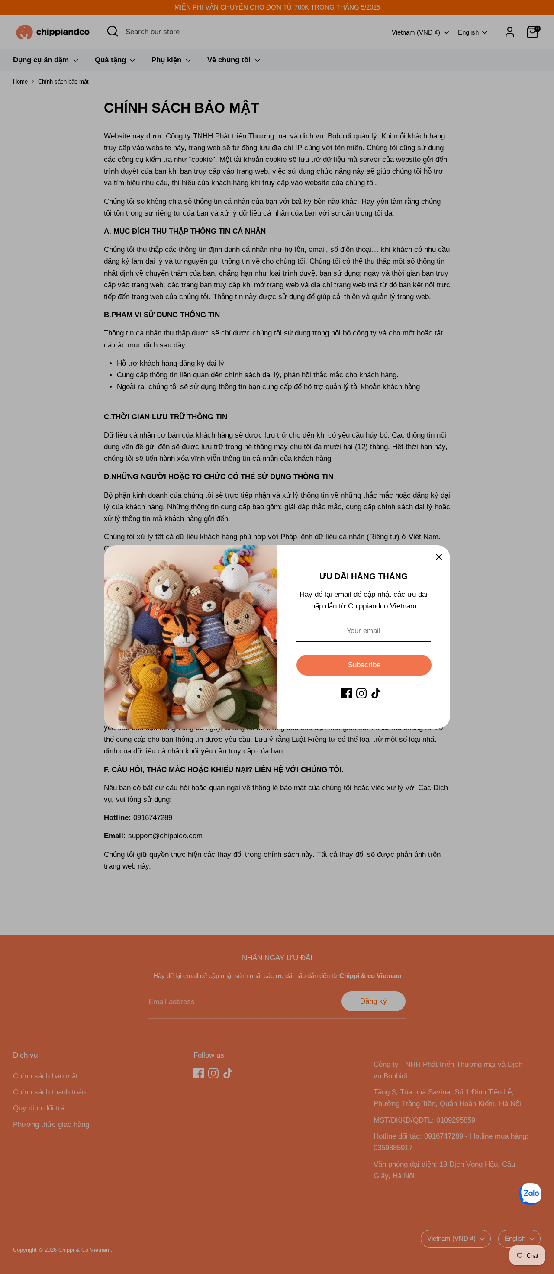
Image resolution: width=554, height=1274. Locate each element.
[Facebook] (346, 693)
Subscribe (364, 665)
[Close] (438, 556)
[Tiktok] (376, 693)
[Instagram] (361, 693)
